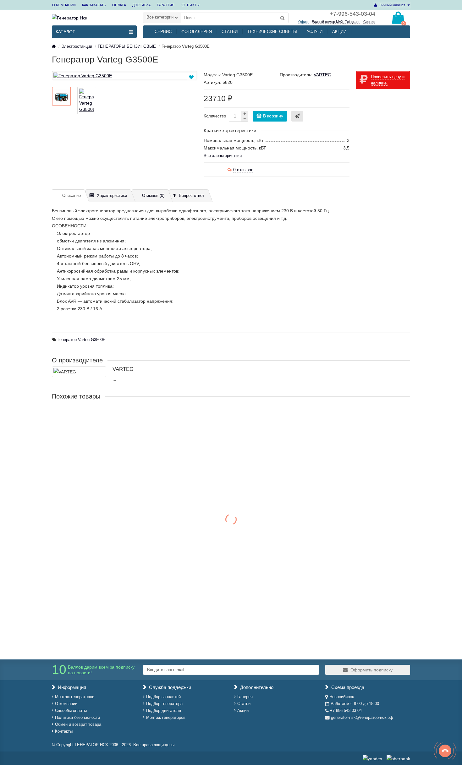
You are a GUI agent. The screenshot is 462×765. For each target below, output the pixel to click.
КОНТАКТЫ (190, 5)
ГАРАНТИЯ (165, 5)
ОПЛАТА (119, 5)
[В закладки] (191, 77)
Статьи (243, 703)
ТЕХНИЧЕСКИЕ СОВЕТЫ (272, 31)
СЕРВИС (163, 31)
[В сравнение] (191, 84)
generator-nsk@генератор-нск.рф (362, 717)
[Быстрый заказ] (297, 116)
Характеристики (112, 195)
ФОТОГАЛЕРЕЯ (196, 31)
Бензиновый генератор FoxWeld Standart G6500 (103, 599)
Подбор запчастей (163, 696)
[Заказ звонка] (445, 751)
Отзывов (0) (153, 195)
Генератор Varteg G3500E (82, 340)
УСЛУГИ (314, 31)
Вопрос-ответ (191, 195)
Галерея (245, 696)
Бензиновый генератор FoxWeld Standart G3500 (103, 477)
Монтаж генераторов (74, 696)
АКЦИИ (339, 31)
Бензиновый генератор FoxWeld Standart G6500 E (105, 538)
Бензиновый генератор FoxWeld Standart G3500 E (105, 416)
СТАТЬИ (230, 31)
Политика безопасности (77, 717)
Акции (243, 710)
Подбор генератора (164, 703)
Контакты (64, 731)
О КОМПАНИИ (64, 5)
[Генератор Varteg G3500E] (124, 75)
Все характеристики (223, 155)
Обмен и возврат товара (78, 724)
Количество (215, 116)
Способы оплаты (71, 710)
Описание (71, 195)
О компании (66, 703)
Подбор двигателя (163, 710)
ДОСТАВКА (141, 5)
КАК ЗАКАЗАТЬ (94, 5)
